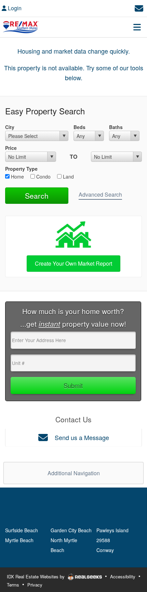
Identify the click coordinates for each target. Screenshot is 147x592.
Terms (13, 584)
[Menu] (137, 27)
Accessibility (122, 576)
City (9, 127)
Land (68, 176)
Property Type (21, 168)
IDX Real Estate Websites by (36, 576)
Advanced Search (100, 194)
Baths (116, 127)
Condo (43, 176)
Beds (79, 127)
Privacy (34, 584)
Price (11, 147)
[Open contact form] (139, 7)
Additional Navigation (74, 473)
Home (17, 176)
